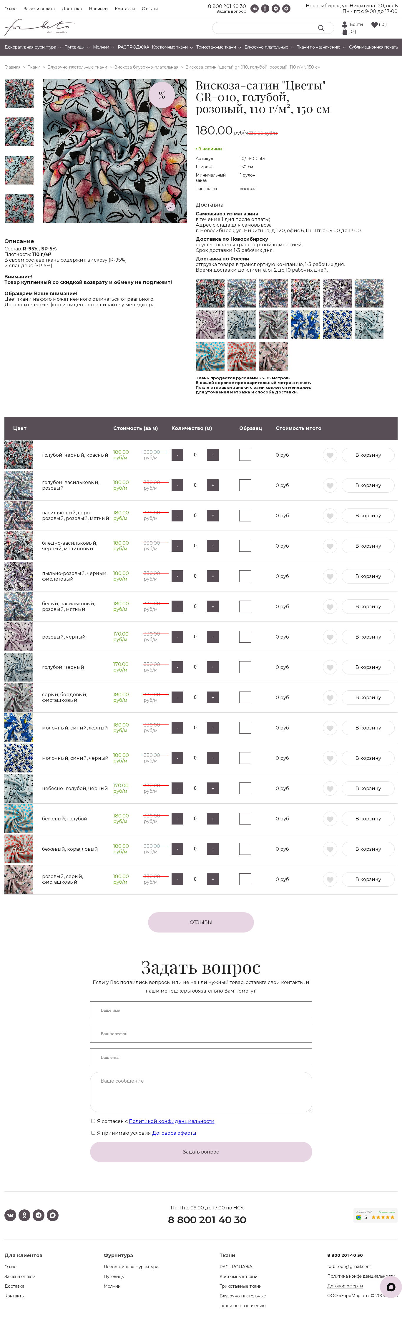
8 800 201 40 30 (227, 6)
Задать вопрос (231, 11)
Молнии (112, 1286)
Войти (356, 24)
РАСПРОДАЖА (236, 1266)
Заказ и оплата (39, 8)
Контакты (125, 8)
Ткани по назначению (243, 1305)
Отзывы (150, 8)
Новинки (98, 8)
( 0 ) (383, 24)
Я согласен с (155, 1121)
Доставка (72, 8)
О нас (10, 8)
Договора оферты (174, 1133)
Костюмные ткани (239, 1276)
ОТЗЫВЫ (201, 922)
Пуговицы (114, 1276)
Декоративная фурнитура (131, 1266)
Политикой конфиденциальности (172, 1121)
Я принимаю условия (146, 1133)
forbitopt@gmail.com (349, 1266)
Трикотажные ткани (241, 1286)
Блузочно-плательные (243, 1296)
